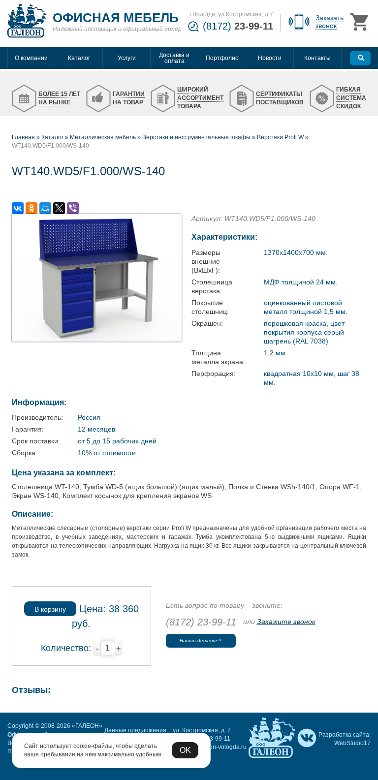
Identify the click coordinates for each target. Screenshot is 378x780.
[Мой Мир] (45, 208)
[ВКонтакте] (18, 208)
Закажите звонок (286, 621)
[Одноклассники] (31, 208)
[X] (59, 208)
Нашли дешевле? (200, 640)
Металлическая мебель (103, 137)
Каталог (52, 137)
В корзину (50, 609)
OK (185, 750)
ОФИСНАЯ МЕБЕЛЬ (116, 17)
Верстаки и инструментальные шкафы (196, 137)
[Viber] (73, 208)
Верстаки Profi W (280, 137)
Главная (23, 137)
